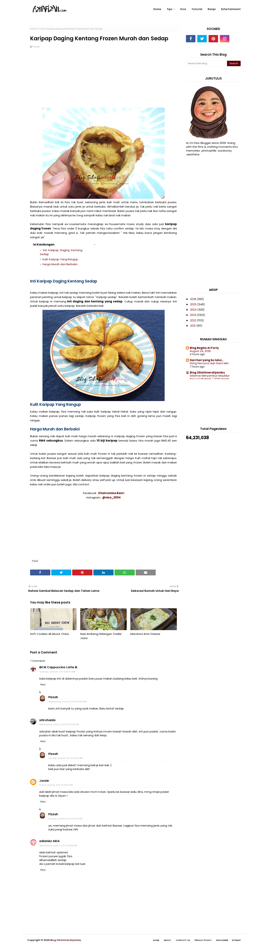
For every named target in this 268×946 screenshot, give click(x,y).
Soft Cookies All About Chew (49, 634)
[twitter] (202, 38)
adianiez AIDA (49, 841)
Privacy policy (203, 940)
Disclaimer (222, 940)
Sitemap (236, 940)
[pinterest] (213, 38)
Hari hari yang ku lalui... (207, 360)
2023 (193, 315)
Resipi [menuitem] (212, 9)
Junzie (44, 781)
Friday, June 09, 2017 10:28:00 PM (56, 785)
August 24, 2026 (200, 351)
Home (33, 28)
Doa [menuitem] (183, 9)
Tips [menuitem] (169, 9)
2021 (193, 326)
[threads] (236, 38)
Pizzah (36, 46)
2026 (193, 299)
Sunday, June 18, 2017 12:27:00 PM (65, 818)
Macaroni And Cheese (145, 634)
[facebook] (190, 38)
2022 (193, 320)
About (167, 940)
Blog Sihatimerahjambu (207, 372)
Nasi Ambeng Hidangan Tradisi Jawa (100, 636)
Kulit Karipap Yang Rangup (60, 259)
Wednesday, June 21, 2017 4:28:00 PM (58, 845)
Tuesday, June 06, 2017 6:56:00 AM (57, 671)
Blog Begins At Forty (204, 348)
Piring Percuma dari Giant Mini (209, 363)
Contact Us (183, 940)
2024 (193, 310)
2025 (193, 304)
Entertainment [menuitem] (231, 9)
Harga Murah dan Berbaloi (59, 264)
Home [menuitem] (157, 9)
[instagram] (224, 38)
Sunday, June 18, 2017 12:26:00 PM (65, 758)
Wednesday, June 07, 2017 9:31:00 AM (67, 701)
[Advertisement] (103, 80)
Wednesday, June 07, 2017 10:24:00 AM (59, 724)
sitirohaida (47, 720)
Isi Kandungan (43, 244)
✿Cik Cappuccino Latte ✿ (58, 667)
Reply (43, 684)
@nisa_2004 (111, 497)
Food (41, 28)
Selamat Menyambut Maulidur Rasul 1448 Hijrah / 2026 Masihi (210, 377)
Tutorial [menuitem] (196, 9)
